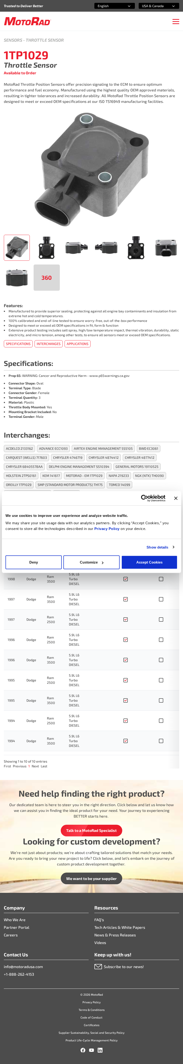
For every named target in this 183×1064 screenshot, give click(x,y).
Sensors (13, 40)
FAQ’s (99, 919)
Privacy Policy (107, 529)
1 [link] (29, 766)
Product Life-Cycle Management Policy (91, 1040)
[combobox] (108, 6)
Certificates (91, 1025)
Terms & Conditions (92, 1009)
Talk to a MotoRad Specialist (91, 830)
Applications (77, 344)
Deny (33, 562)
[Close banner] (176, 498)
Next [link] (35, 766)
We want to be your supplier (91, 878)
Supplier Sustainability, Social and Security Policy (91, 1032)
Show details (157, 547)
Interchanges (49, 344)
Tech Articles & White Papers (119, 927)
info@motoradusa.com (23, 966)
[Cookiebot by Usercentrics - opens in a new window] (144, 498)
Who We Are (14, 919)
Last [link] (44, 766)
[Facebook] (83, 1050)
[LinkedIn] (100, 1050)
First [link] (7, 766)
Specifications (18, 344)
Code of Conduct (91, 1017)
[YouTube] (91, 1050)
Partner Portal (16, 927)
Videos (100, 942)
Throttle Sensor (45, 40)
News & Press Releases (115, 935)
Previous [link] (19, 766)
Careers (11, 935)
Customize (89, 562)
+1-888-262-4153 (19, 974)
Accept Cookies (149, 562)
